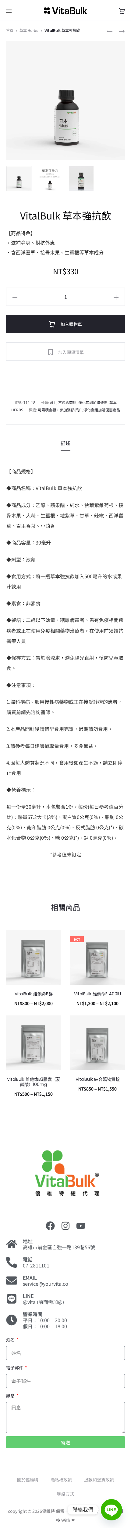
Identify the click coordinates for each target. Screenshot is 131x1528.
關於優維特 (27, 1480)
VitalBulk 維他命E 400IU (97, 994)
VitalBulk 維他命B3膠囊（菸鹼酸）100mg (33, 1081)
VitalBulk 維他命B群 (34, 994)
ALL (53, 402)
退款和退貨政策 (99, 1480)
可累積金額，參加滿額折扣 (60, 409)
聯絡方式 (65, 1494)
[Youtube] (81, 1226)
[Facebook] (50, 1226)
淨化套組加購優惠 (93, 402)
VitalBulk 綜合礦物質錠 (98, 1079)
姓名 (11, 1339)
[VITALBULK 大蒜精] (119, 30)
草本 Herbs (28, 30)
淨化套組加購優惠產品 (101, 409)
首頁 (9, 30)
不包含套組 (67, 402)
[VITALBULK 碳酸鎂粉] (110, 30)
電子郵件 (15, 1367)
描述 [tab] (65, 443)
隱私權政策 (61, 1480)
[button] (14, 297)
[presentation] (9, 957)
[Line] (111, 1509)
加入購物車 (71, 324)
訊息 (11, 1395)
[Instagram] (65, 1226)
